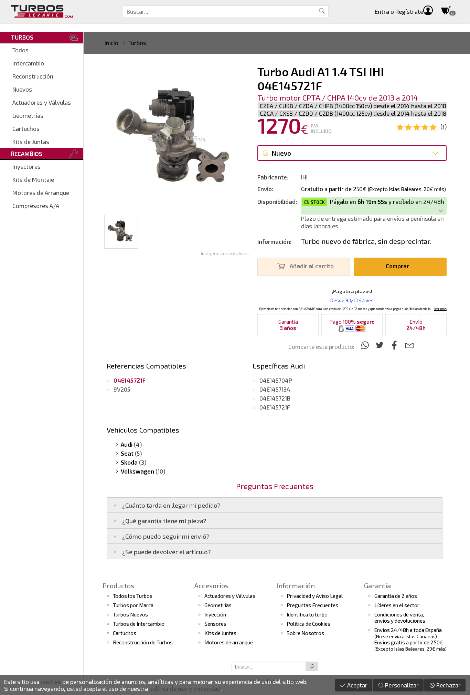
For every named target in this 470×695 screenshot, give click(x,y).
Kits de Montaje (33, 179)
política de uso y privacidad (185, 688)
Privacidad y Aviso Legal (315, 596)
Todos (20, 49)
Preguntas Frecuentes (312, 605)
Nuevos (22, 89)
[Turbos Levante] (41, 11)
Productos (118, 585)
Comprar (398, 265)
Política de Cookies (308, 624)
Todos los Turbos (132, 596)
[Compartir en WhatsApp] (366, 345)
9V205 (122, 389)
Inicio (111, 42)
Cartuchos (26, 128)
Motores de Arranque (40, 192)
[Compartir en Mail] (409, 345)
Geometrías (27, 115)
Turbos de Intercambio (138, 624)
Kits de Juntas (30, 141)
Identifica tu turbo (307, 614)
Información (295, 585)
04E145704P (275, 380)
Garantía (377, 585)
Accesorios (211, 585)
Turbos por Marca (133, 605)
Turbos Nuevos (130, 614)
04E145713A (274, 389)
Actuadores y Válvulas (41, 102)
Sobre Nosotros (305, 633)
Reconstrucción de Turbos (143, 642)
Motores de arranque (228, 642)
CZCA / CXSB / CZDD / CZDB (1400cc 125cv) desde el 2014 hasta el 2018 (353, 113)
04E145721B (274, 398)
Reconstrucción (32, 76)
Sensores (215, 624)
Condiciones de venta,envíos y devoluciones (399, 617)
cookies (51, 681)
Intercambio (28, 63)
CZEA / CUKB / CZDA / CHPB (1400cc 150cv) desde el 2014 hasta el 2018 (353, 105)
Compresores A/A (35, 205)
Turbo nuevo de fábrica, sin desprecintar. (366, 241)
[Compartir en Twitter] (381, 345)
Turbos (137, 42)
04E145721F (274, 407)
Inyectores (26, 166)
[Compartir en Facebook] (395, 345)
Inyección (215, 614)
